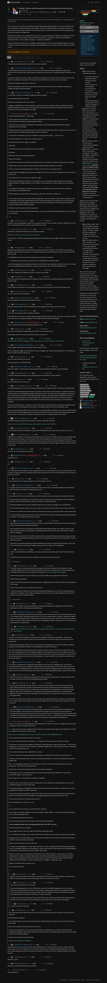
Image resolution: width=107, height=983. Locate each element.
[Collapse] (9, 61)
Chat (38, 57)
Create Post (35, 2)
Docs (83, 980)
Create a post (89, 31)
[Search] (88, 2)
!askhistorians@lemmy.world (88, 333)
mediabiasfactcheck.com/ (89, 367)
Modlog (91, 396)
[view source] (30, 15)
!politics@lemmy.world (91, 322)
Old (32, 57)
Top (13, 57)
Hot (9, 57)
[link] (24, 14)
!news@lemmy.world (90, 319)
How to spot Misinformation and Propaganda (88, 343)
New (27, 57)
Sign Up (97, 2)
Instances (77, 980)
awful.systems (15, 2)
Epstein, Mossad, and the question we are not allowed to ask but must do (46, 8)
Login (91, 2)
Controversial (20, 57)
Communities (26, 2)
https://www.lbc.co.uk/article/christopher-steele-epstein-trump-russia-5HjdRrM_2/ (32, 424)
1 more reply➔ (16, 561)
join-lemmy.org (94, 980)
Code (87, 980)
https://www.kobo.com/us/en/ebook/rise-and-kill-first (24, 235)
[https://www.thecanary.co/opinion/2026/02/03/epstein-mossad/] (14, 10)
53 (21, 14)
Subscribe (89, 27)
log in (17, 52)
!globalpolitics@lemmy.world (88, 327)
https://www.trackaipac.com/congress (55, 572)
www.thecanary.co (23, 10)
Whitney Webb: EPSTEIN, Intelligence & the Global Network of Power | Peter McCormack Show (36, 341)
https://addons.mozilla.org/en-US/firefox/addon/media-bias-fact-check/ (89, 357)
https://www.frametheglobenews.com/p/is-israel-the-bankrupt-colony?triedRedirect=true (35, 734)
